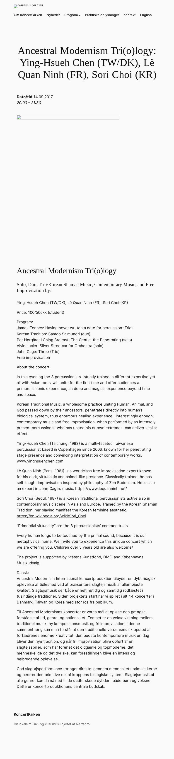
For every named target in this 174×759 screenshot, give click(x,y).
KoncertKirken (27, 714)
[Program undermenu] (80, 15)
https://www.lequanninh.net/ (101, 488)
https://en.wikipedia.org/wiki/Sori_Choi (51, 516)
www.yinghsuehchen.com (40, 461)
